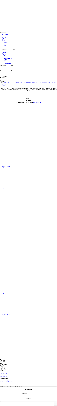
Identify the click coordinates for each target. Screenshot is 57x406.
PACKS (5, 44)
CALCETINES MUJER (46, 82)
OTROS (3, 41)
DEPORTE (3, 36)
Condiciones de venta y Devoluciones (6, 381)
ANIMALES (4, 37)
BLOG (5, 45)
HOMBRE (5, 42)
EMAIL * (24, 395)
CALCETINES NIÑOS (3, 376)
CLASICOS (4, 52)
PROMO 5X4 (6, 83)
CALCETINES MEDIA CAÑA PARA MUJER (35, 82)
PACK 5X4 (3, 38)
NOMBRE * (24, 393)
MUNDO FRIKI (4, 35)
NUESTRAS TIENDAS (7, 63)
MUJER (5, 43)
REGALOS (3, 40)
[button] (2, 48)
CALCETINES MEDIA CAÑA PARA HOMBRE (20, 82)
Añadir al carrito (2, 81)
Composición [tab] (4, 85)
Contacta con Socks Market (5, 383)
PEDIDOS (5, 46)
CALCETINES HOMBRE (8, 82)
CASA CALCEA (53, 82)
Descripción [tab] (4, 84)
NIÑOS (3, 39)
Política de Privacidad (4, 380)
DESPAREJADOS (5, 34)
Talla (1, 77)
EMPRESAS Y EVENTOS (8, 58)
